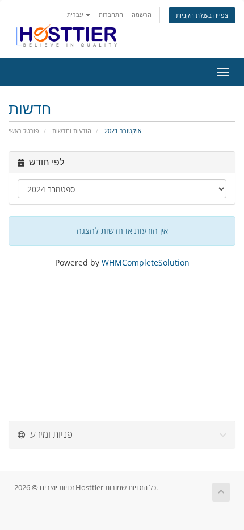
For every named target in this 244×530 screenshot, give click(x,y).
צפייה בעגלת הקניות (202, 15)
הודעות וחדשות (71, 130)
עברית (76, 14)
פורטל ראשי (24, 130)
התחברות (111, 14)
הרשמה (142, 14)
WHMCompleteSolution (146, 262)
